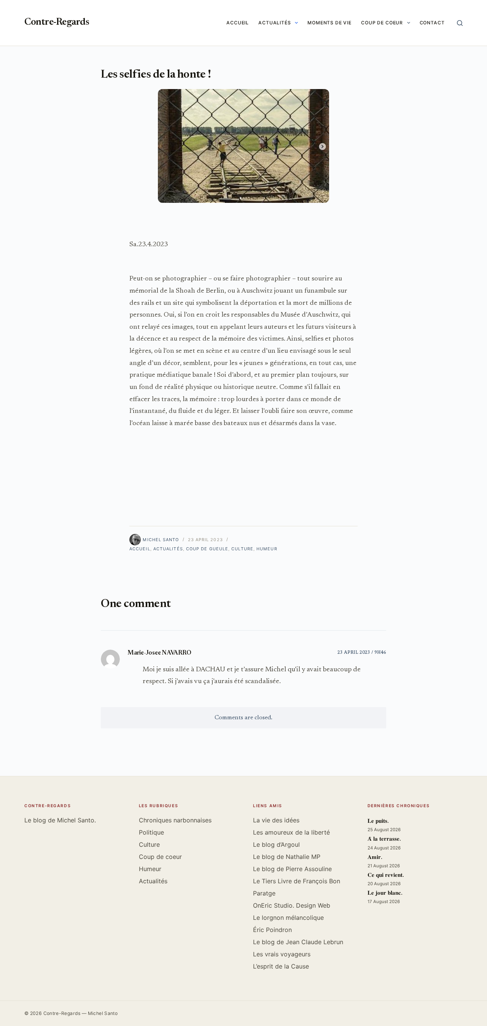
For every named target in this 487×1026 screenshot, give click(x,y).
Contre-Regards (56, 22)
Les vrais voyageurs (281, 954)
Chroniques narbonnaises (175, 820)
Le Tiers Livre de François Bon (296, 881)
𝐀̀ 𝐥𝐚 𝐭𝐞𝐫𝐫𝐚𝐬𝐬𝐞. (384, 839)
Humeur (266, 548)
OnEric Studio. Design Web (291, 905)
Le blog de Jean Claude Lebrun (298, 942)
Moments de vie (329, 22)
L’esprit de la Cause (281, 966)
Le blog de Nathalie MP (286, 856)
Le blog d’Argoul (276, 844)
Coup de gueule (207, 548)
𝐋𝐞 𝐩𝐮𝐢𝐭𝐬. (378, 821)
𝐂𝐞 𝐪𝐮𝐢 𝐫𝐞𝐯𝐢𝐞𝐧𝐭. (386, 875)
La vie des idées (276, 820)
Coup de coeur (382, 22)
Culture (242, 548)
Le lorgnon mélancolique (288, 917)
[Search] (460, 23)
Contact (432, 22)
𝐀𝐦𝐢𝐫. (375, 857)
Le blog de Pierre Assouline (292, 869)
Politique (151, 832)
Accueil (237, 22)
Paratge (264, 893)
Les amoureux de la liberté (291, 832)
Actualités (274, 22)
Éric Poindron (272, 930)
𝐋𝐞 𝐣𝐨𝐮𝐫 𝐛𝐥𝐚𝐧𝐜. (385, 893)
